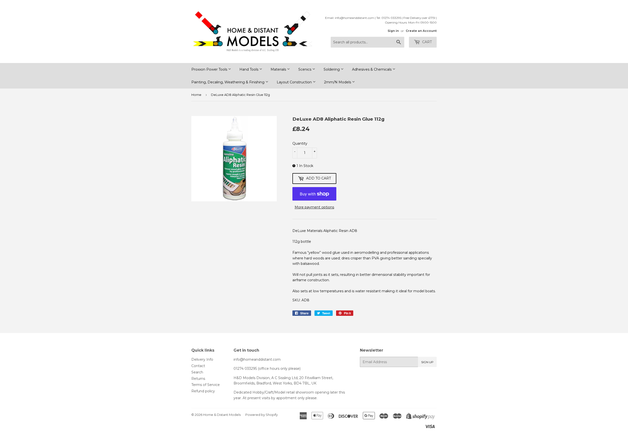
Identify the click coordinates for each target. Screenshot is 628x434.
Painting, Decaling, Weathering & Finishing (228, 82)
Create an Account (421, 31)
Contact (198, 366)
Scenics (305, 69)
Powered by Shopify (261, 415)
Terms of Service (205, 385)
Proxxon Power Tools (209, 69)
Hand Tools (249, 69)
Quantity (299, 143)
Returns (198, 378)
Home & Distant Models (222, 415)
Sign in (393, 31)
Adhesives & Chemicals (372, 69)
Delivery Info (202, 359)
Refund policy (203, 391)
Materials (279, 69)
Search (197, 372)
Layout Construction (295, 82)
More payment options (314, 207)
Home (196, 95)
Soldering (332, 69)
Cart (426, 42)
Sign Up (427, 362)
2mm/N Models (338, 82)
